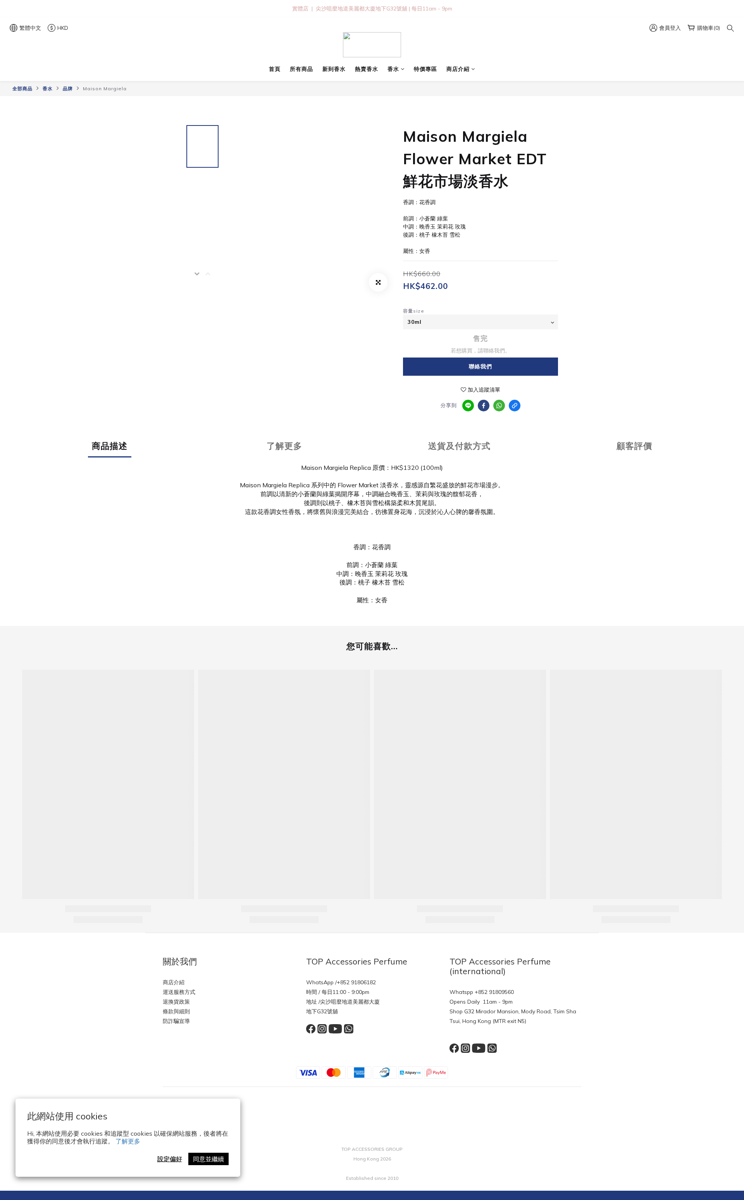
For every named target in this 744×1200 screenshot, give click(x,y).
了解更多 (127, 1141)
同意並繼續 (208, 1159)
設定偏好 (169, 1159)
